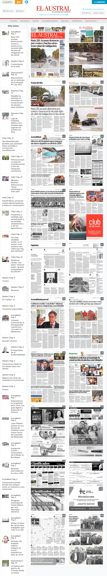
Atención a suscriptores (94, 9)
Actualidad (24, 21)
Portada (13, 21)
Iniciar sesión (99, 13)
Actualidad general (50, 21)
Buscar (21, 11)
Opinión (35, 21)
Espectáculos (91, 21)
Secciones (9, 11)
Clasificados (77, 21)
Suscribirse (86, 13)
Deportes (65, 21)
